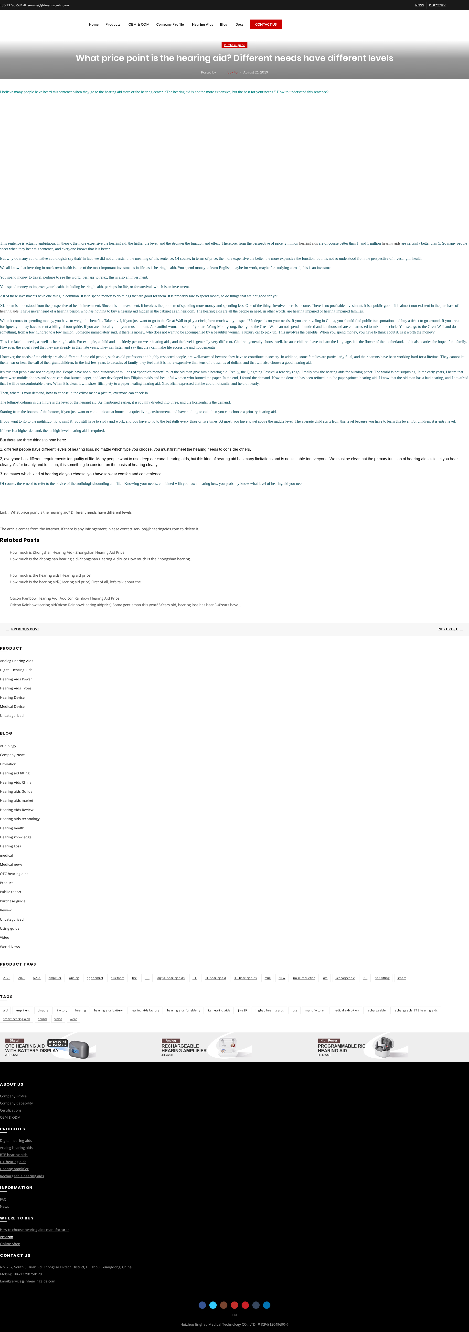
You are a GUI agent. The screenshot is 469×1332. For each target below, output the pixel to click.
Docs (239, 24)
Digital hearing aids (16, 1140)
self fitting (382, 978)
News (4, 1206)
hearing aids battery (108, 1010)
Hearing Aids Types (16, 688)
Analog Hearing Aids (16, 660)
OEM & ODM (139, 24)
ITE (194, 978)
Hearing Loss (10, 846)
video (58, 1019)
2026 (21, 978)
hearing (80, 1010)
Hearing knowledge (16, 837)
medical (6, 855)
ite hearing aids (219, 1010)
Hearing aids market (16, 800)
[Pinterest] (245, 1305)
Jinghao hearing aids (269, 1010)
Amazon (6, 1236)
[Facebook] (202, 1305)
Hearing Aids (202, 24)
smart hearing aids (16, 1019)
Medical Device (12, 706)
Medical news (11, 864)
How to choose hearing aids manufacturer (34, 1229)
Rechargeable (345, 978)
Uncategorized (12, 715)
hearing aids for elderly (183, 1010)
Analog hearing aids (16, 1147)
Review (5, 910)
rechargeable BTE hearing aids (416, 1010)
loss (294, 1010)
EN (234, 1315)
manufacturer (315, 1010)
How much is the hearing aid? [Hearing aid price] (50, 575)
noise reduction (304, 978)
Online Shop (10, 1243)
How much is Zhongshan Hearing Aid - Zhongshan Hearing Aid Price (67, 552)
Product (6, 882)
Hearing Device (12, 697)
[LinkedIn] (266, 1305)
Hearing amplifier (14, 1168)
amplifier (55, 978)
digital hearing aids (171, 978)
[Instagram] (223, 1305)
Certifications (10, 1110)
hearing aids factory (145, 1010)
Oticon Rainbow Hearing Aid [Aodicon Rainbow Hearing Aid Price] (65, 598)
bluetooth (117, 978)
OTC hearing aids (14, 873)
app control (95, 978)
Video (4, 937)
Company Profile (170, 24)
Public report (10, 891)
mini (268, 978)
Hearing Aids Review (16, 809)
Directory (437, 5)
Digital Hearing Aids (16, 669)
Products (113, 24)
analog (74, 978)
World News (10, 946)
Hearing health (12, 828)
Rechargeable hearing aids (22, 1176)
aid (5, 1010)
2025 (6, 978)
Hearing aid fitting (15, 773)
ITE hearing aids (245, 978)
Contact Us (266, 24)
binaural (43, 1010)
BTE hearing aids (14, 1154)
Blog (223, 24)
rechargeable (376, 1010)
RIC (365, 978)
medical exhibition (346, 1010)
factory (62, 1010)
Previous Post (25, 629)
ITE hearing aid (215, 978)
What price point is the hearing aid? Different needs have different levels (71, 512)
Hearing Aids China (16, 782)
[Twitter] (213, 1305)
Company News (12, 754)
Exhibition (8, 764)
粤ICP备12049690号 (272, 1324)
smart (401, 978)
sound (42, 1019)
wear (73, 1019)
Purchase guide (234, 45)
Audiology (8, 745)
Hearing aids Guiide (16, 791)
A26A (37, 978)
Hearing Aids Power (16, 679)
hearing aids (308, 243)
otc (325, 978)
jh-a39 (242, 1010)
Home (94, 24)
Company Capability (16, 1103)
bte (134, 978)
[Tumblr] (256, 1305)
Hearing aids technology (20, 818)
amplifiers (22, 1010)
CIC (147, 978)
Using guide (10, 928)
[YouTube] (234, 1305)
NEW (281, 978)
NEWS (419, 5)
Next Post (448, 629)
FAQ (3, 1199)
